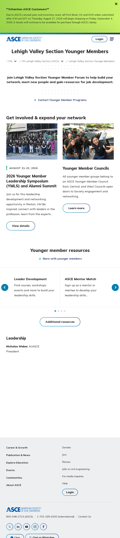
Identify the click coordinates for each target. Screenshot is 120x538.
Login (99, 39)
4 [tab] (64, 311)
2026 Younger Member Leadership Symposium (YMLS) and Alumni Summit (31, 181)
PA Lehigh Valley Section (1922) (40, 61)
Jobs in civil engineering (76, 469)
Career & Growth (17, 447)
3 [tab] (61, 311)
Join (64, 454)
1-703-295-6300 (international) (55, 516)
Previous (4, 287)
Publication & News (18, 455)
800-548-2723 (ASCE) (19, 516)
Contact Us (84, 516)
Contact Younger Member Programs (62, 100)
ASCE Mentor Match (80, 279)
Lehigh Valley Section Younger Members (92, 61)
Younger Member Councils (86, 168)
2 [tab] (58, 311)
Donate (66, 447)
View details (20, 226)
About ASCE (13, 485)
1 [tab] (55, 311)
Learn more (76, 208)
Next (115, 287)
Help (65, 483)
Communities (14, 477)
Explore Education (17, 462)
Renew (66, 461)
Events (10, 470)
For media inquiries (73, 476)
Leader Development (30, 279)
